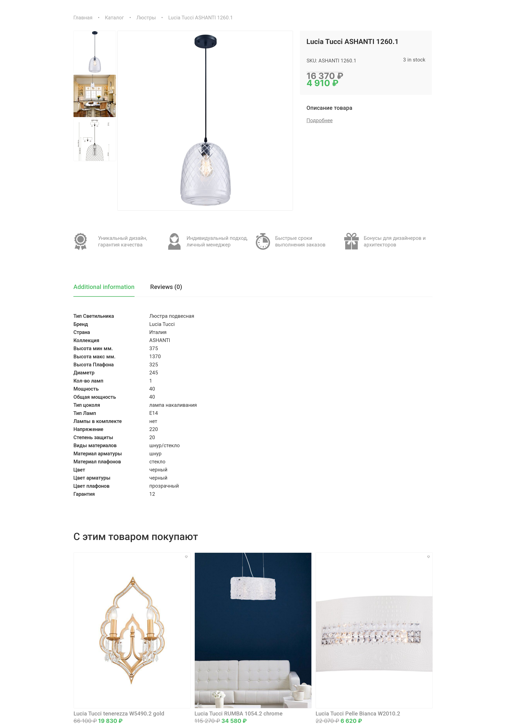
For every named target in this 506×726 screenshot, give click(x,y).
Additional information (104, 286)
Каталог (114, 18)
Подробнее (319, 120)
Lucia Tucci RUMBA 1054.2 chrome (238, 713)
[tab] (111, 289)
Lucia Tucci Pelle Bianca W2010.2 (358, 713)
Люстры (146, 18)
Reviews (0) (166, 286)
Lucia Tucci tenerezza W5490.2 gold (119, 713)
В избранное (186, 556)
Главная (83, 18)
